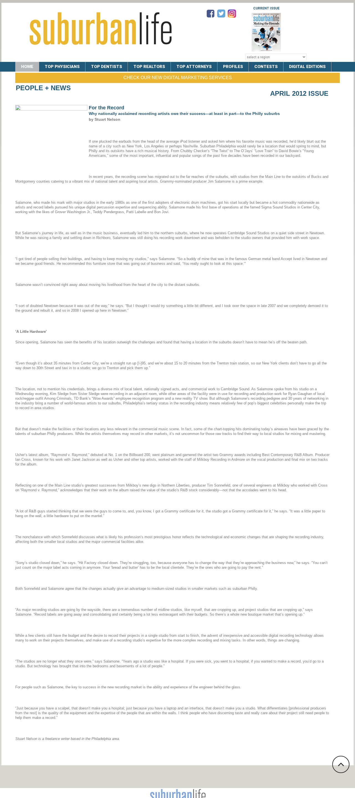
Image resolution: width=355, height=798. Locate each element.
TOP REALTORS (149, 66)
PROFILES (233, 66)
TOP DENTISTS (106, 66)
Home (27, 66)
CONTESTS (266, 66)
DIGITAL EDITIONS (307, 66)
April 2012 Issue (299, 93)
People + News (43, 88)
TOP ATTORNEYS (194, 66)
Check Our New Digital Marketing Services (177, 77)
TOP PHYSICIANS (62, 66)
